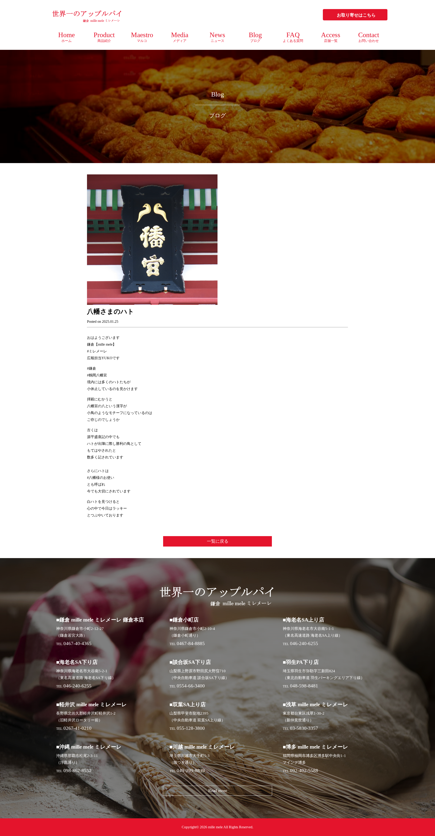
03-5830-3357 (304, 728)
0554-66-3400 (191, 686)
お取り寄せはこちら (356, 15)
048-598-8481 (304, 686)
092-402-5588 (304, 770)
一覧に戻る (217, 541)
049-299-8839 (191, 770)
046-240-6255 (304, 643)
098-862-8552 (77, 770)
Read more (217, 790)
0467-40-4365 (77, 643)
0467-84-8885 (191, 643)
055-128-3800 (191, 728)
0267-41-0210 (77, 728)
